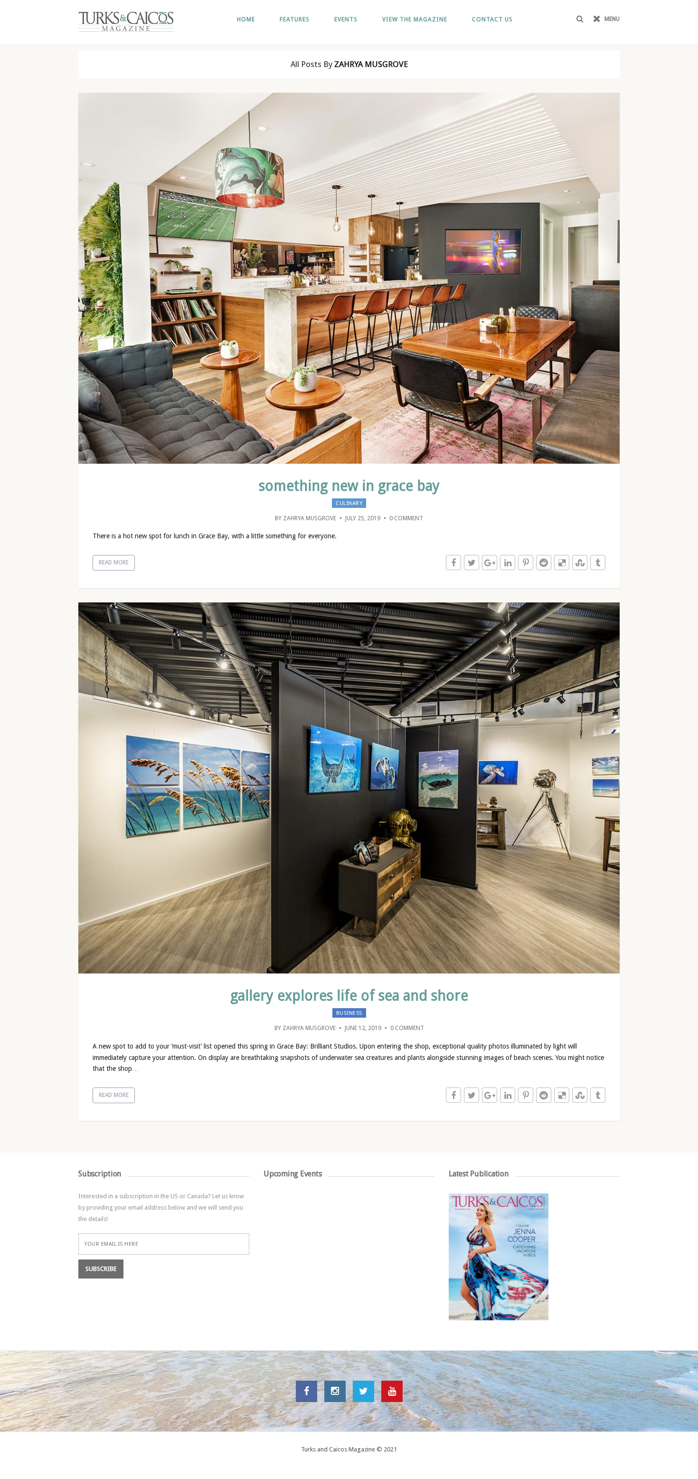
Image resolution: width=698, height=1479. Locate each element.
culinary (349, 503)
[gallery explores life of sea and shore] (360, 787)
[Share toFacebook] (453, 562)
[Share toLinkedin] (507, 562)
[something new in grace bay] (360, 277)
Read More (114, 562)
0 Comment (406, 518)
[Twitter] (363, 1391)
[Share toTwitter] (471, 562)
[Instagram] (335, 1391)
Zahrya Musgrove (309, 518)
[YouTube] (392, 1391)
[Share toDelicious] (561, 562)
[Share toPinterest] (525, 562)
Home (246, 19)
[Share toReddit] (543, 562)
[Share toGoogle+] (489, 562)
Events (346, 19)
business (349, 1013)
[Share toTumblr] (597, 562)
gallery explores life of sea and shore (349, 995)
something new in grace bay (349, 485)
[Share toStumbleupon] (579, 562)
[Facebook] (306, 1391)
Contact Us (492, 19)
